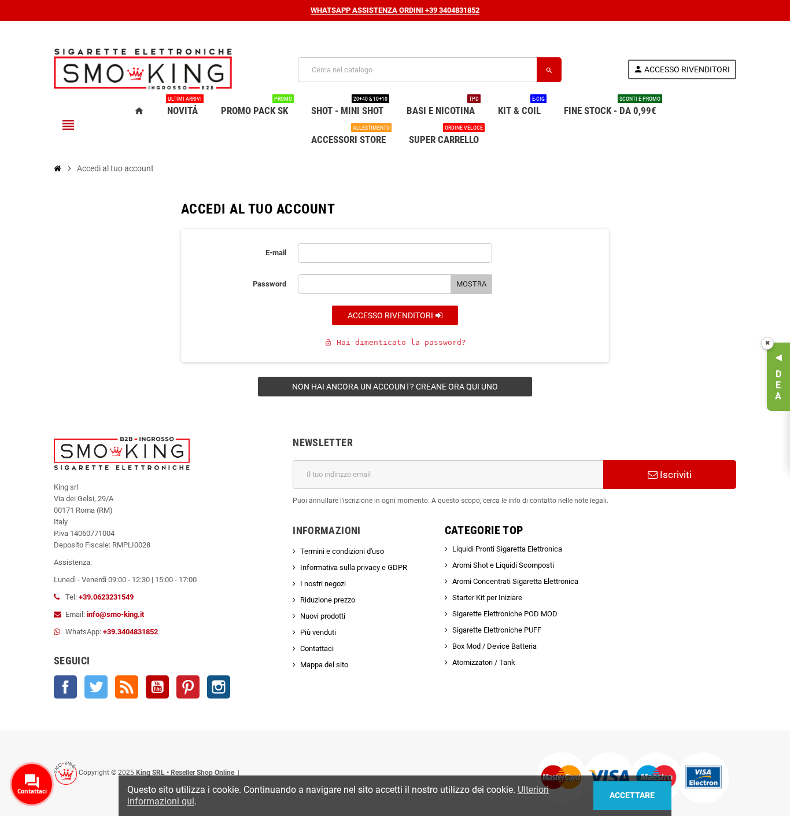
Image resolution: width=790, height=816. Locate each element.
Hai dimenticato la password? (395, 342)
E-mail (275, 252)
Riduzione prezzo (327, 600)
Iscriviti (675, 474)
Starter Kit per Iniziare (487, 597)
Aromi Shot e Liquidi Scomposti (503, 565)
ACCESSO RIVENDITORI (391, 315)
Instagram (218, 687)
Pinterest (188, 687)
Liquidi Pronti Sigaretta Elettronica (507, 549)
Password (269, 284)
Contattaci (317, 648)
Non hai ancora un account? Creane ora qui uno (395, 386)
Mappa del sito (324, 664)
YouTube (157, 687)
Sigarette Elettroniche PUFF (496, 630)
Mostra (471, 284)
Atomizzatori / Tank (483, 662)
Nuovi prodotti (322, 616)
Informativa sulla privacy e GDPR (353, 567)
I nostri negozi (323, 583)
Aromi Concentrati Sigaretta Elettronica (515, 581)
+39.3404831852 (130, 631)
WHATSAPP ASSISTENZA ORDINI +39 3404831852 (395, 10)
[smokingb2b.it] (143, 69)
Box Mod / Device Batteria (494, 646)
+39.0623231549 (106, 597)
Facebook (65, 687)
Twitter (96, 687)
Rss (126, 687)
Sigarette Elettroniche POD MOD (505, 613)
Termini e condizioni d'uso (342, 551)
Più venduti (318, 632)
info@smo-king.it (115, 614)
